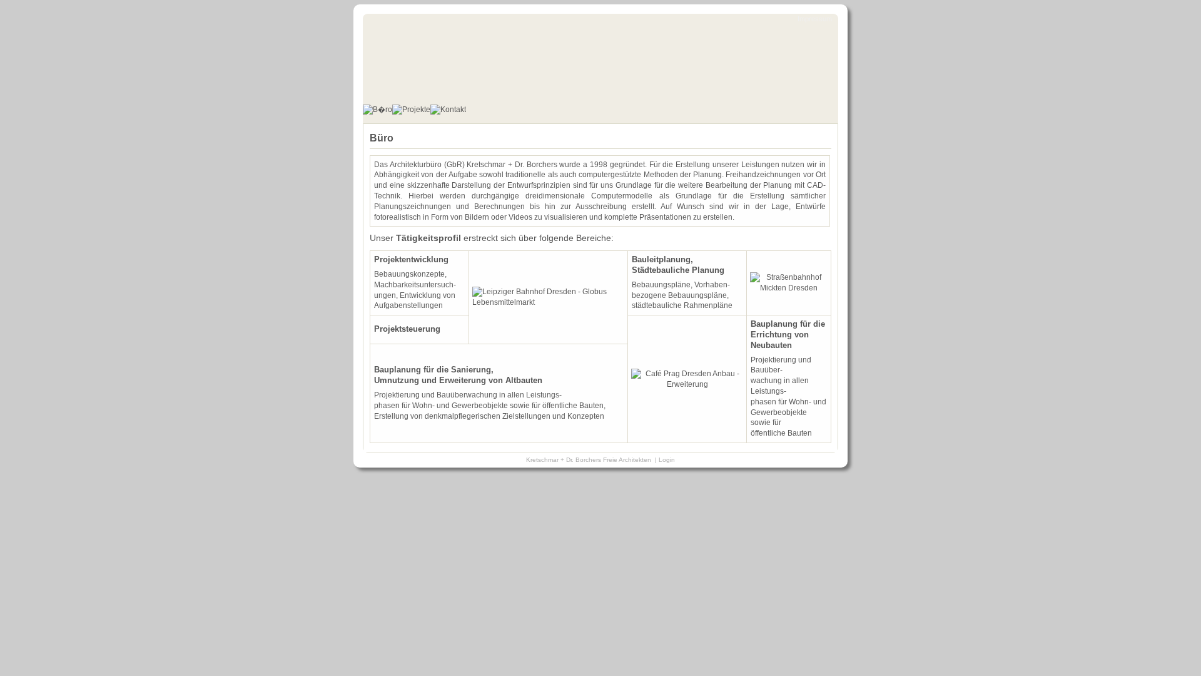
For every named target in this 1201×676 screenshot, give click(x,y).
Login (667, 459)
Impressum (815, 19)
